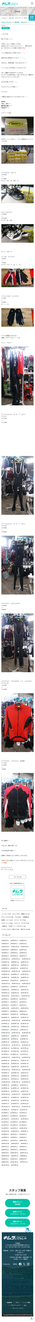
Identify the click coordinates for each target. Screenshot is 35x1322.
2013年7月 (23, 1097)
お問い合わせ (32, 19)
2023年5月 (13, 977)
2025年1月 (22, 956)
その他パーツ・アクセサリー (15, 926)
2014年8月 (13, 1085)
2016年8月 (13, 1060)
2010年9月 (23, 1131)
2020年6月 (4, 1014)
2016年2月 (13, 1066)
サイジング (15, 914)
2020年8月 (13, 1011)
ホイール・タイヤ (19, 920)
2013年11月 (15, 1094)
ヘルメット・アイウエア (20, 923)
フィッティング (5, 914)
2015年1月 (23, 1079)
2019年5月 (13, 1026)
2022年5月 (13, 989)
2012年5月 (13, 1113)
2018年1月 (23, 1042)
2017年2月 (13, 1054)
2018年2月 (13, 1042)
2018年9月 (4, 1036)
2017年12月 (4, 1045)
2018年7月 (23, 1036)
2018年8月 (13, 1036)
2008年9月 (13, 1156)
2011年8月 (13, 1122)
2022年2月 (13, 993)
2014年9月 (4, 1085)
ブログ (16, 917)
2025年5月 (13, 953)
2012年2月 (13, 1116)
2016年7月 (23, 1060)
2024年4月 (23, 965)
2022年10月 (25, 983)
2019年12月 (4, 1020)
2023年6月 (4, 977)
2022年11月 (15, 983)
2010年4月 (13, 1137)
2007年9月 (13, 1165)
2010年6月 (22, 1134)
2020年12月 (4, 1008)
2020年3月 (4, 1017)
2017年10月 (25, 1045)
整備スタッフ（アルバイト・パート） (17, 1213)
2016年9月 (4, 1060)
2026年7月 (4, 940)
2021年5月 (13, 1002)
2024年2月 (13, 968)
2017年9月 (4, 1048)
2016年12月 (4, 1057)
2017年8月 (13, 1048)
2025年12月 (4, 946)
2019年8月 (13, 1023)
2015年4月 (23, 1076)
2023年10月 (25, 971)
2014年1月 (23, 1091)
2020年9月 (4, 1011)
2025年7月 (22, 950)
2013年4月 (23, 1100)
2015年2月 (13, 1079)
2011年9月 (4, 1122)
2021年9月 (4, 999)
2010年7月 (13, 1134)
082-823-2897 (13, 1247)
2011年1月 (13, 1128)
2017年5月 (13, 1051)
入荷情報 (24, 917)
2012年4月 (22, 1113)
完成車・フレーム (6, 920)
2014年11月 (15, 1082)
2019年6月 (4, 1026)
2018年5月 (13, 1039)
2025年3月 (4, 956)
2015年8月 (13, 1073)
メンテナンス (4, 929)
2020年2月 (13, 1017)
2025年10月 (24, 946)
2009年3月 (13, 1149)
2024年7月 (23, 962)
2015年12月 (4, 1069)
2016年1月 (23, 1066)
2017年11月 (15, 1045)
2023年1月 (22, 980)
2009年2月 (22, 1149)
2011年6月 (22, 1122)
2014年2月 (13, 1091)
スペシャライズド (6, 917)
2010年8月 (4, 1134)
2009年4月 (4, 1149)
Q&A (25, 1305)
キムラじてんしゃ (19, 900)
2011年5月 (4, 1125)
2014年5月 (13, 1088)
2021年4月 (22, 1002)
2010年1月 (13, 1140)
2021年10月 (24, 996)
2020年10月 (24, 1008)
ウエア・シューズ (6, 923)
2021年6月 (4, 1002)
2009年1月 (4, 1153)
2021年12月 (4, 996)
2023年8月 (13, 974)
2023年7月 (23, 974)
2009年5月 (22, 1146)
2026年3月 (4, 943)
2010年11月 (4, 1131)
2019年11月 (15, 1020)
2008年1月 (4, 1162)
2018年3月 (4, 1042)
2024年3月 (4, 968)
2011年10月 (24, 1119)
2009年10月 (14, 1143)
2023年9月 (4, 974)
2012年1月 (22, 1116)
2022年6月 (4, 989)
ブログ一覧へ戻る (17, 877)
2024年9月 (4, 962)
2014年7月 (22, 1085)
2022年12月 (4, 983)
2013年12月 (4, 1094)
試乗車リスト (24, 914)
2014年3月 (4, 1091)
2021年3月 (4, 1005)
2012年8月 (13, 1110)
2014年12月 (4, 1082)
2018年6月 (4, 1039)
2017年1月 (22, 1054)
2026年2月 (13, 943)
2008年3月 (13, 1159)
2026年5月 (22, 940)
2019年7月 (23, 1023)
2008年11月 (23, 1153)
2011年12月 (4, 1119)
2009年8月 (23, 1143)
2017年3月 (4, 1054)
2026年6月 (13, 940)
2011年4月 (13, 1125)
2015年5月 (13, 1076)
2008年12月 (13, 1153)
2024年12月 (4, 959)
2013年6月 (4, 1100)
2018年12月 (4, 1033)
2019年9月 (4, 1023)
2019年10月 (25, 1020)
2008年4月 (4, 1159)
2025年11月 (14, 946)
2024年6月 (4, 965)
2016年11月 (15, 1057)
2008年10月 (4, 1156)
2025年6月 (4, 953)
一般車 (3, 926)
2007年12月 (13, 1162)
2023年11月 (15, 971)
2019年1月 (22, 1030)
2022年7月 (22, 986)
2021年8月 (13, 999)
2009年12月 (22, 1140)
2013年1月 (23, 1103)
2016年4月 (23, 1063)
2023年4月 (23, 977)
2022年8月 (13, 986)
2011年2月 (4, 1128)
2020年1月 (23, 1017)
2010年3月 (22, 1137)
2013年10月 (25, 1094)
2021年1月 (22, 1005)
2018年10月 (25, 1033)
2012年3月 (4, 1116)
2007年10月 (4, 1165)
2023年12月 (4, 971)
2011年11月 (14, 1119)
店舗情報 (9, 1302)
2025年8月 (13, 950)
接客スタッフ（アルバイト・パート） (17, 1222)
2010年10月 (14, 1131)
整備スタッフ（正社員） (17, 1203)
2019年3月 (4, 1030)
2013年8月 (13, 1097)
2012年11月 (15, 1106)
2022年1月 (23, 993)
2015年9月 (4, 1073)
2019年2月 (13, 1030)
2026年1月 (22, 943)
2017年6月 (4, 1051)
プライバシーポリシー (18, 1308)
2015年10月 (25, 1069)
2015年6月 (4, 1076)
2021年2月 (13, 1005)
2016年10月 (25, 1057)
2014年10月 (25, 1082)
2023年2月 (13, 980)
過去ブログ (6, 28)
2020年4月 (22, 1014)
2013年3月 (4, 1103)
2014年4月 (23, 1088)
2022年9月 (4, 986)
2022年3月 (4, 993)
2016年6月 (4, 1063)
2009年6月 (13, 1146)
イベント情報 (26, 1302)
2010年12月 (22, 1128)
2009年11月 (4, 1143)
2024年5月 (13, 965)
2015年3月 (4, 1079)
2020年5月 (13, 1014)
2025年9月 (4, 950)
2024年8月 (13, 962)
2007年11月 (23, 1162)
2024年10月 (25, 959)
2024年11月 (15, 959)
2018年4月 (22, 1039)
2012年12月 (4, 1106)
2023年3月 (4, 980)
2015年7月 (23, 1073)
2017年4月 (23, 1051)
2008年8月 (22, 1156)
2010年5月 (4, 1137)
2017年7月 (23, 1048)
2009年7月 (4, 1146)
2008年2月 (22, 1159)
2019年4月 (23, 1026)
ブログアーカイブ (15, 1305)
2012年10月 (25, 1106)
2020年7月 (22, 1011)
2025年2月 (13, 956)
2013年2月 (13, 1103)
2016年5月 (13, 1063)
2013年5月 (13, 1100)
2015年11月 (15, 1069)
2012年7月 (22, 1110)
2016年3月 (4, 1066)
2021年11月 (14, 996)
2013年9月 (4, 1097)
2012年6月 (4, 1113)
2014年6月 (4, 1088)
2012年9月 (4, 1110)
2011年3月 (22, 1125)
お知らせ (14, 929)
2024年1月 (22, 968)
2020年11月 (14, 1008)
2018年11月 (15, 1033)
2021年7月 (22, 999)
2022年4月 (23, 989)
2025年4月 (22, 953)
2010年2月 (4, 1140)
